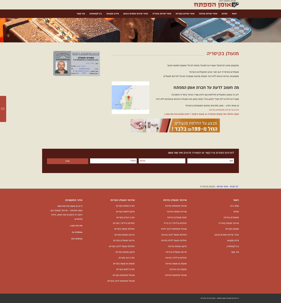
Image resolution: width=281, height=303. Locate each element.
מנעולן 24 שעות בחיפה (176, 264)
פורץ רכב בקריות (127, 258)
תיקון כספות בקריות (125, 252)
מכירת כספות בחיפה (177, 212)
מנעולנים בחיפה (231, 218)
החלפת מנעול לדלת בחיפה (174, 241)
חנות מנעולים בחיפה (177, 218)
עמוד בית (234, 206)
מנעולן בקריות (232, 229)
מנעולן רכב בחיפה (178, 269)
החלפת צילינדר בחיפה (176, 258)
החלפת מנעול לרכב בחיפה (174, 235)
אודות (236, 212)
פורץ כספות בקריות (125, 206)
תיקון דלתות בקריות (125, 212)
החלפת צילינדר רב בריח (175, 223)
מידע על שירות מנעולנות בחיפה (224, 110)
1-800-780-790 (170, 114)
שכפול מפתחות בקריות (124, 275)
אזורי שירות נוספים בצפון (227, 235)
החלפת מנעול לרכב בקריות (122, 246)
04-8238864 (77, 232)
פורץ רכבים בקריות (125, 218)
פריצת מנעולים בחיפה (176, 252)
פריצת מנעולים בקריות (124, 241)
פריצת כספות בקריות (124, 235)
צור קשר (235, 252)
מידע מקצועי (233, 241)
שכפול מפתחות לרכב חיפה (174, 229)
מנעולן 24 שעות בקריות (124, 264)
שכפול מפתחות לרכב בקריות (121, 281)
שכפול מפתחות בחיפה (176, 206)
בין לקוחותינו (233, 246)
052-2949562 (76, 239)
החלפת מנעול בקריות (124, 229)
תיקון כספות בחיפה (177, 246)
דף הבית (234, 187)
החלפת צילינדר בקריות (124, 223)
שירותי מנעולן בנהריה (229, 223)
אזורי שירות (222, 187)
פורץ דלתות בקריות (125, 269)
